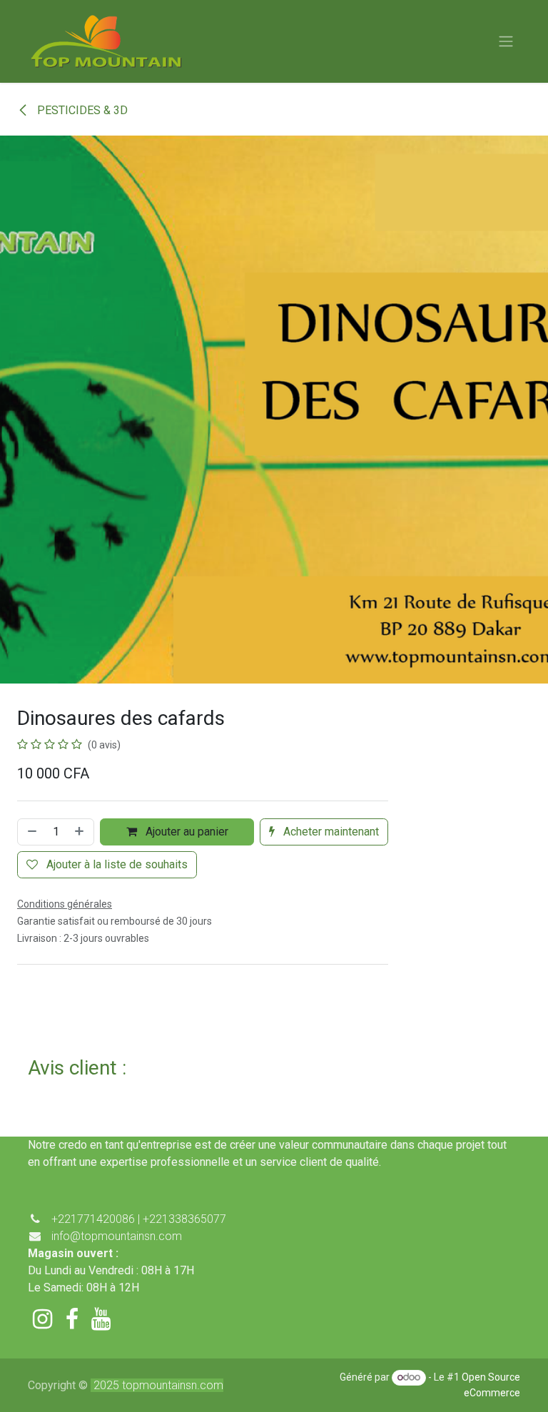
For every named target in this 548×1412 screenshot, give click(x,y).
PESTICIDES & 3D (81, 110)
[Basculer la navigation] (506, 41)
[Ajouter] (80, 832)
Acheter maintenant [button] (329, 831)
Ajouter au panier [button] (185, 831)
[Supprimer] (31, 832)
